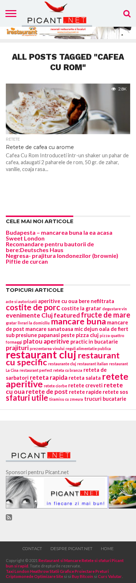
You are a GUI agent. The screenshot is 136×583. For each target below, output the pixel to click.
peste (68, 335)
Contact (32, 548)
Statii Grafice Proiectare (72, 571)
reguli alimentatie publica (88, 348)
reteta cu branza (67, 370)
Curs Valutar (110, 576)
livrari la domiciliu (34, 322)
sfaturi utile (27, 398)
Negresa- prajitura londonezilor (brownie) (62, 255)
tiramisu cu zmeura (66, 399)
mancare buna (78, 321)
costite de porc (33, 307)
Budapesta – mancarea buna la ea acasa (59, 232)
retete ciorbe (55, 385)
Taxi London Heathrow (27, 571)
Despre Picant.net (71, 548)
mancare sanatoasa (49, 329)
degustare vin (114, 308)
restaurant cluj (41, 354)
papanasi (49, 335)
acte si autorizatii (21, 301)
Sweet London (25, 238)
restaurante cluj (62, 363)
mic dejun (86, 329)
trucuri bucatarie (105, 399)
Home (107, 548)
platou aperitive (46, 341)
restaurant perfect (36, 370)
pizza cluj (87, 335)
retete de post (47, 391)
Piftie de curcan (27, 261)
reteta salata (85, 378)
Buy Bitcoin (82, 576)
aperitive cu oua (58, 301)
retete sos (115, 392)
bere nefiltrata (96, 301)
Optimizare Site (48, 576)
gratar (11, 322)
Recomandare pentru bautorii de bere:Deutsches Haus (50, 247)
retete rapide (85, 392)
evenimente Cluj (29, 315)
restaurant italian (92, 363)
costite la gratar (81, 308)
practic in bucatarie (94, 342)
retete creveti (85, 385)
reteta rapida (48, 377)
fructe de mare (105, 314)
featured (67, 315)
